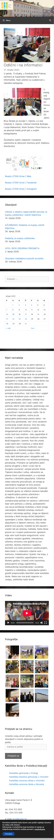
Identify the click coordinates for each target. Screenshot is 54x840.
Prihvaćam (8, 834)
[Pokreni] (8, 622)
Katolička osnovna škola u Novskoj (26, 784)
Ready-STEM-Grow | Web (18, 176)
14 (7, 314)
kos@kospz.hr (20, 819)
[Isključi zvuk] (41, 622)
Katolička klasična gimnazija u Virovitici (28, 777)
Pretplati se (13, 756)
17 (26, 314)
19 (38, 314)
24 (26, 319)
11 (32, 310)
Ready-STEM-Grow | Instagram (21, 189)
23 (20, 319)
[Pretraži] (50, 20)
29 (13, 324)
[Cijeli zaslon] (45, 622)
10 (26, 310)
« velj (8, 328)
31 (26, 324)
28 (7, 324)
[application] (27, 613)
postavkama (40, 829)
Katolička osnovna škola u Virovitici (26, 780)
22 (13, 319)
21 (7, 319)
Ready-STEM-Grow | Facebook (21, 182)
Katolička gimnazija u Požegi (23, 773)
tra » (33, 328)
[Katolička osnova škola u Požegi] (27, 8)
